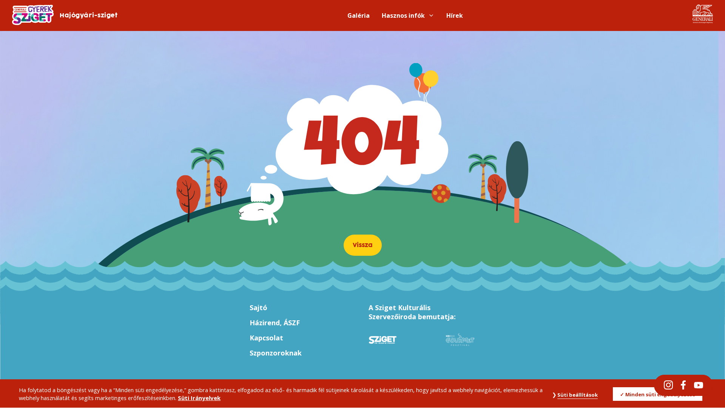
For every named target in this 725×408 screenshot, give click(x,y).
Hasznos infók (403, 15)
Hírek (454, 15)
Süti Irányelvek (199, 398)
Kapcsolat (266, 337)
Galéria (358, 15)
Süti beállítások (577, 394)
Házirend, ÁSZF (275, 322)
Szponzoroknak (276, 352)
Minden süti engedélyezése (660, 394)
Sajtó (258, 307)
